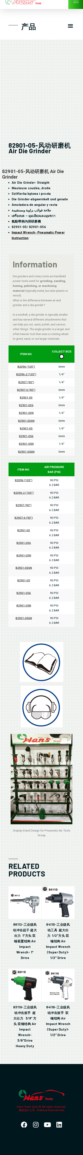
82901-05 (26, 428)
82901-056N (26, 451)
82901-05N (26, 443)
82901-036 (26, 405)
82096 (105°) (26, 366)
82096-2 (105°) (26, 374)
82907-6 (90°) (26, 389)
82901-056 (26, 436)
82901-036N (26, 420)
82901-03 (26, 397)
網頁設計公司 (27, 1110)
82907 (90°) (26, 382)
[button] (70, 26)
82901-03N (26, 412)
